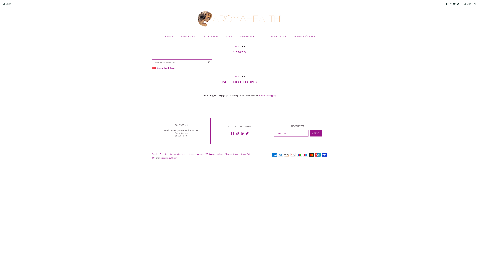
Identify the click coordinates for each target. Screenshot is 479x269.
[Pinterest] (454, 4)
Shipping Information (178, 154)
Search (8, 4)
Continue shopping (267, 95)
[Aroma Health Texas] (239, 19)
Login (469, 4)
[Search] (209, 62)
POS (154, 158)
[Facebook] (447, 4)
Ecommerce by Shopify (168, 158)
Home (236, 46)
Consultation (247, 36)
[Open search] (4, 4)
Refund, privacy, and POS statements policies (205, 154)
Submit (315, 133)
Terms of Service (232, 154)
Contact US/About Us (305, 36)
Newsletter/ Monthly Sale (274, 36)
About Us (163, 154)
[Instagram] (451, 4)
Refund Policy (246, 154)
